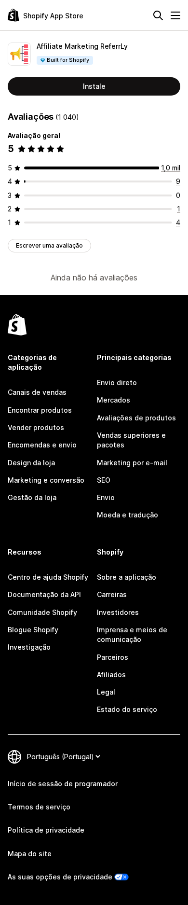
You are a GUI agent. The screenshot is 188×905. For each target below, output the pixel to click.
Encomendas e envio (42, 445)
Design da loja (31, 463)
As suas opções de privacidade (60, 877)
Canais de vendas (37, 392)
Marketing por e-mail (132, 463)
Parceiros (112, 657)
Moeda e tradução (127, 515)
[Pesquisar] (158, 15)
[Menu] (175, 15)
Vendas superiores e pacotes (131, 440)
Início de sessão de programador (63, 784)
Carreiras (112, 594)
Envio (106, 497)
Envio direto (117, 382)
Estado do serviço (127, 709)
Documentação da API (44, 594)
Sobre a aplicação (126, 577)
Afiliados (111, 674)
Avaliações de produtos (136, 418)
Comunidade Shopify (42, 612)
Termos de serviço (39, 807)
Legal (106, 692)
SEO (103, 480)
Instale (94, 86)
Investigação (29, 647)
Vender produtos (36, 427)
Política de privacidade (46, 830)
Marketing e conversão (46, 480)
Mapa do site (30, 853)
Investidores (118, 612)
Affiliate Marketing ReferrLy (82, 46)
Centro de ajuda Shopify (48, 577)
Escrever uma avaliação (49, 245)
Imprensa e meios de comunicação (132, 634)
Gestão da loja (32, 497)
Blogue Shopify (33, 630)
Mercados (113, 400)
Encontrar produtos (40, 410)
